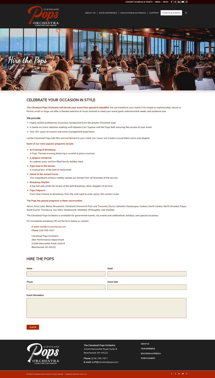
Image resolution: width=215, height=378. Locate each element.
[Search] (186, 13)
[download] (43, 16)
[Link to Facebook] (171, 2)
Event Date (113, 282)
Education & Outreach (151, 353)
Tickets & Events (148, 358)
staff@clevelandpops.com (53, 226)
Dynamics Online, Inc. (80, 374)
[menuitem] (139, 1)
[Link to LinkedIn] (179, 2)
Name (30, 268)
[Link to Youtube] (183, 2)
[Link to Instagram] (186, 2)
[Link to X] (175, 2)
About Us (145, 344)
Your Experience (148, 349)
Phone (30, 282)
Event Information (35, 295)
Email (111, 268)
